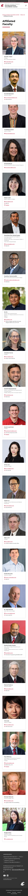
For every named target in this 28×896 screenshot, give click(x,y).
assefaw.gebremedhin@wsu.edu (12, 280)
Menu (26, 5)
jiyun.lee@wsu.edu (10, 468)
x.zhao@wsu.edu (9, 839)
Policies (14, 892)
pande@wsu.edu (9, 652)
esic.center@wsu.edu (7, 879)
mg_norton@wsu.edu (10, 613)
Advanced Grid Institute (9, 856)
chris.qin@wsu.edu (10, 724)
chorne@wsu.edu (9, 356)
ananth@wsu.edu (9, 395)
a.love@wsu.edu (9, 541)
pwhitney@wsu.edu (10, 763)
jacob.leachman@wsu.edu (11, 430)
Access (9, 892)
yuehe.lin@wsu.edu (10, 505)
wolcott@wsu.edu (9, 800)
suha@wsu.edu (9, 319)
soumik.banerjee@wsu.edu (11, 97)
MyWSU (19, 892)
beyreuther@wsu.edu (10, 133)
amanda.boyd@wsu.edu (11, 167)
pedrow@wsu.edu (9, 688)
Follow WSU (14, 893)
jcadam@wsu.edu (9, 61)
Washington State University (8, 1)
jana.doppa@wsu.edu (10, 244)
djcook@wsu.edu (9, 201)
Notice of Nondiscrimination (11, 862)
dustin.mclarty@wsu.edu (11, 577)
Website (7, 205)
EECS (20, 856)
